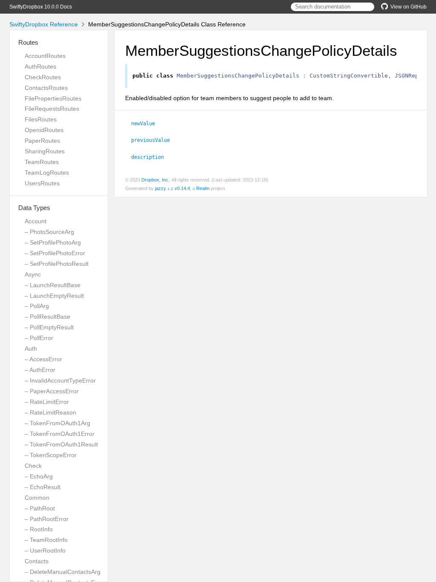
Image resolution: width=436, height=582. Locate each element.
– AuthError (40, 369)
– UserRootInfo (45, 550)
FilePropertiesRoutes (53, 98)
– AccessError (43, 359)
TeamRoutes (42, 161)
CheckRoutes (43, 77)
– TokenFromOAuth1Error (60, 433)
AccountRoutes (45, 55)
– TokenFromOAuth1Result (61, 444)
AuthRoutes (40, 66)
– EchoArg (39, 476)
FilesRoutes (41, 119)
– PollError (39, 337)
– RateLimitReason (50, 412)
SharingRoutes (45, 151)
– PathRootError (47, 519)
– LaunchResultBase (52, 285)
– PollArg (37, 306)
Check (33, 465)
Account (35, 221)
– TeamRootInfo (46, 539)
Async (33, 274)
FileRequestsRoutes (52, 108)
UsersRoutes (42, 183)
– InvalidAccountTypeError (60, 380)
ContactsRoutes (46, 87)
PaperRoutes (42, 140)
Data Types (34, 207)
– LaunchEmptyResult (54, 295)
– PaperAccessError (52, 391)
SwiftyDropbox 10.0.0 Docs (40, 7)
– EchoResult (42, 487)
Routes (28, 42)
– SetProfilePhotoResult (57, 263)
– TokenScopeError (51, 455)
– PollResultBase (47, 316)
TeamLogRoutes (47, 172)
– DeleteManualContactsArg (62, 571)
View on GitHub (408, 7)
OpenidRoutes (44, 130)
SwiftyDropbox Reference (43, 24)
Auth (31, 348)
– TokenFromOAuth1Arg (57, 423)
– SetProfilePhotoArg (53, 242)
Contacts (37, 561)
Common (37, 497)
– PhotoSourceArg (49, 231)
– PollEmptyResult (49, 327)
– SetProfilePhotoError (55, 253)
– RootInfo (39, 529)
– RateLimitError (47, 401)
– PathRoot (40, 508)
